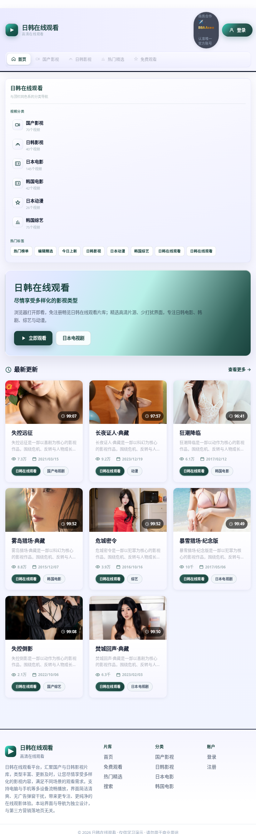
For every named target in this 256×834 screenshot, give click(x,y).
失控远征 (22, 433)
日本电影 (164, 776)
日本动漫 (117, 251)
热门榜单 (21, 251)
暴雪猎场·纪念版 (199, 540)
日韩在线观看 (169, 251)
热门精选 (113, 776)
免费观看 (113, 767)
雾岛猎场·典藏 (28, 540)
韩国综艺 (141, 251)
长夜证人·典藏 (112, 433)
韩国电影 (164, 786)
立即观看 (37, 338)
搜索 (108, 786)
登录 (211, 757)
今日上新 (69, 251)
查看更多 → (239, 369)
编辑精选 (45, 251)
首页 (108, 757)
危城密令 (106, 540)
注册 (211, 767)
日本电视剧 (73, 338)
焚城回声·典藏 (112, 648)
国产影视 (164, 757)
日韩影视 (93, 251)
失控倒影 (22, 648)
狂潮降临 (190, 433)
